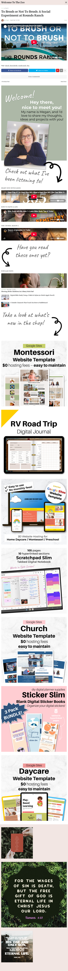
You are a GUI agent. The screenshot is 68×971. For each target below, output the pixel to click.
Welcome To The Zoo (13, 2)
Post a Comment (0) (34, 76)
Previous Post (5, 81)
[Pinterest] (57, 70)
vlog (28, 65)
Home (2, 8)
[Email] (61, 70)
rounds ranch (22, 65)
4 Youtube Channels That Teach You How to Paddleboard (29, 302)
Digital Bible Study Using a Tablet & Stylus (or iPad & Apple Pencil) (32, 295)
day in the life (13, 65)
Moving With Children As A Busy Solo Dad (17, 291)
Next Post (63, 81)
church (6, 8)
